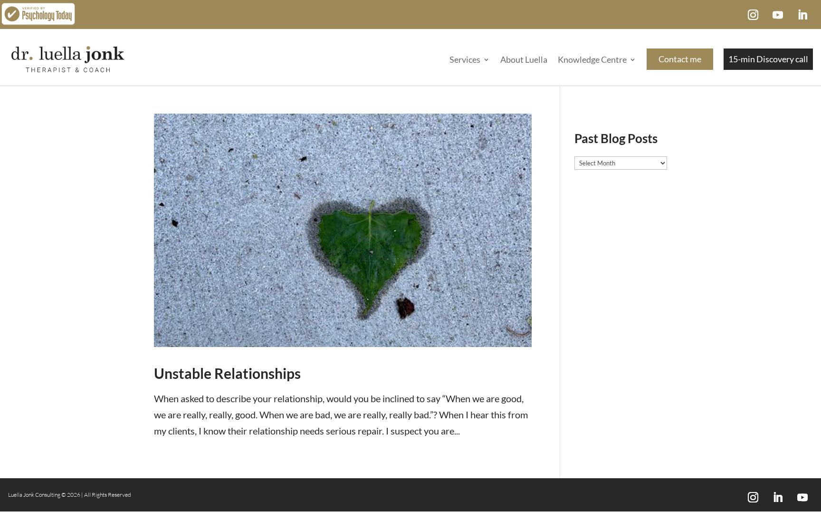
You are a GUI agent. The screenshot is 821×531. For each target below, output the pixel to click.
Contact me (680, 59)
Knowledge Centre (592, 59)
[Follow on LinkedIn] (802, 14)
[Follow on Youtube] (777, 14)
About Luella (523, 59)
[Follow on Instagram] (753, 14)
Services (464, 59)
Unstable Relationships (227, 373)
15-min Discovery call (768, 59)
